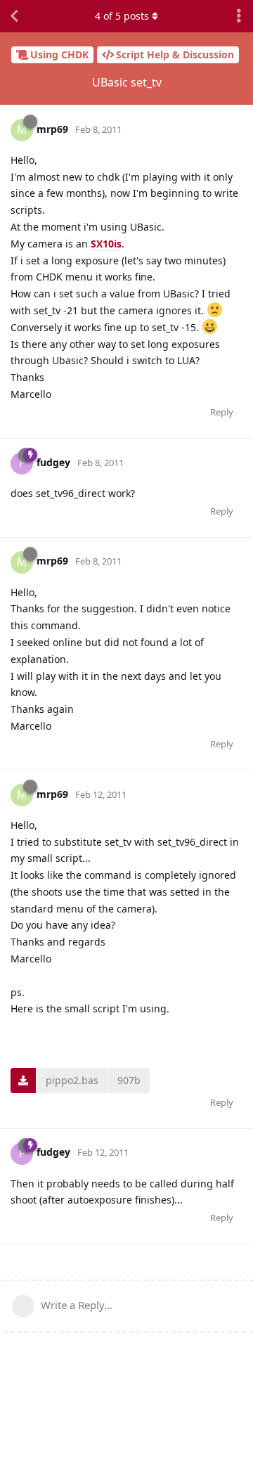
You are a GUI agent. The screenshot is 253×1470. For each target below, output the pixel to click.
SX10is (106, 243)
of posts (122, 15)
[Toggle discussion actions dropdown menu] (239, 16)
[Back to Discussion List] (14, 16)
